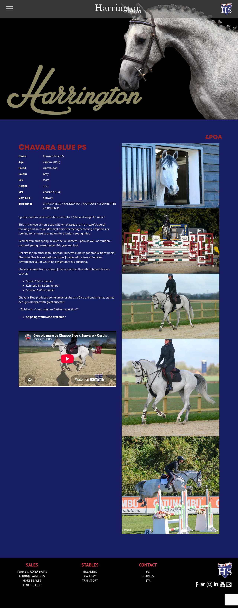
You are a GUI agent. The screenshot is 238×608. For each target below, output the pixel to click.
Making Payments (32, 576)
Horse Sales (32, 580)
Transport (90, 580)
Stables (148, 576)
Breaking (90, 571)
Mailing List (32, 585)
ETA (148, 580)
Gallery (90, 576)
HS (148, 571)
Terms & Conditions (32, 571)
